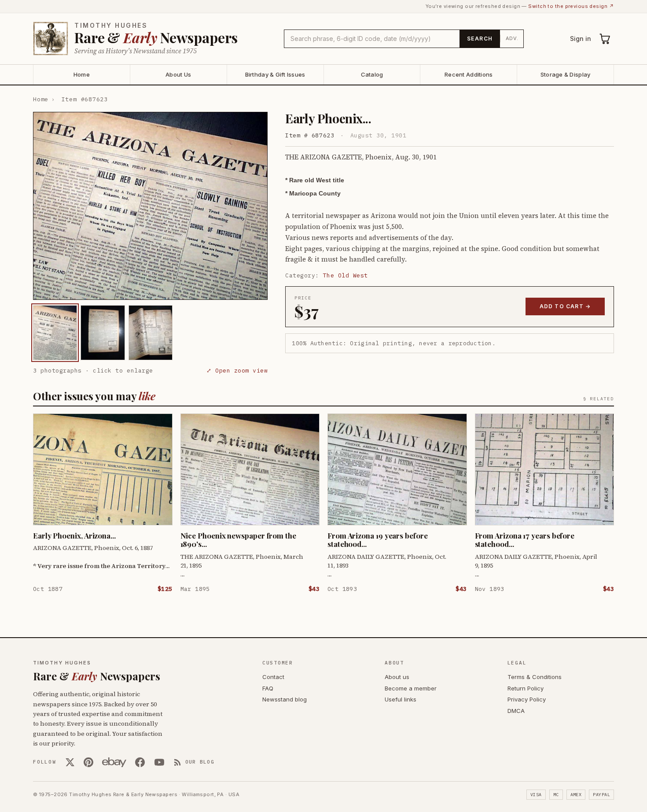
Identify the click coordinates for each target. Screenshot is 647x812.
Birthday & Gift (275, 74)
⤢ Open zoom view (237, 370)
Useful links (400, 699)
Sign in (580, 38)
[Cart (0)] (605, 39)
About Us (178, 74)
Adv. (512, 38)
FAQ (267, 688)
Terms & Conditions (534, 676)
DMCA (516, 710)
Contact (273, 676)
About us (397, 676)
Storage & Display (565, 74)
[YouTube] (159, 762)
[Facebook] (140, 762)
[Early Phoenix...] (55, 332)
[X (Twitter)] (70, 762)
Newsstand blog (284, 699)
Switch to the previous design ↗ (571, 6)
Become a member (411, 688)
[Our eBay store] (114, 762)
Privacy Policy (526, 699)
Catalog (372, 74)
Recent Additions (469, 74)
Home (82, 74)
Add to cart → (565, 306)
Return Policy (525, 688)
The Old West (345, 275)
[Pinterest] (88, 762)
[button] (150, 206)
